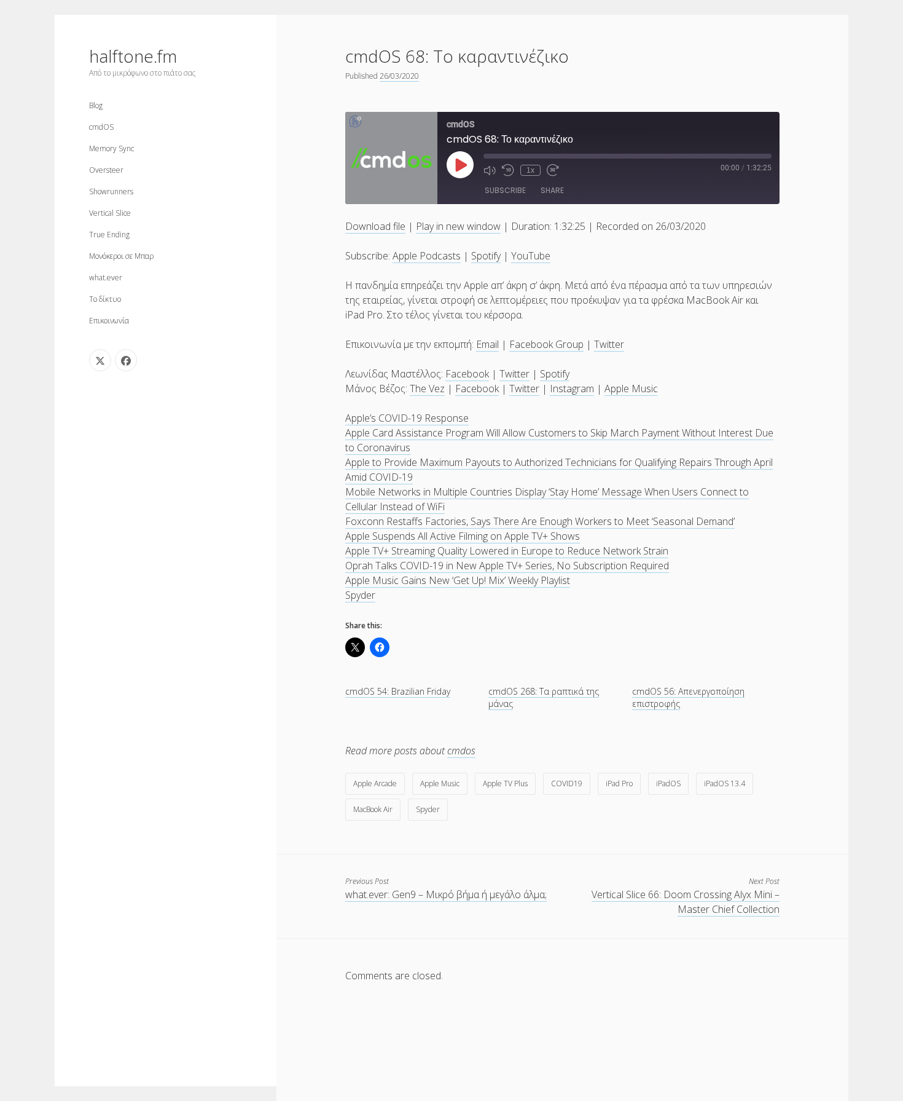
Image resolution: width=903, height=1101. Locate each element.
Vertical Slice (110, 213)
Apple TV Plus (505, 783)
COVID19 (566, 783)
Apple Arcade (375, 783)
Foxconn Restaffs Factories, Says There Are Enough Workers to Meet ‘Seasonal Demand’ (540, 521)
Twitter (609, 344)
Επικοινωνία (109, 320)
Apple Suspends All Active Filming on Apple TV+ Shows (462, 536)
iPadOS (668, 783)
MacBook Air (373, 809)
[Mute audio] (489, 170)
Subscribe (505, 190)
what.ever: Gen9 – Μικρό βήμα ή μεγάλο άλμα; (446, 894)
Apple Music (631, 388)
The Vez (427, 388)
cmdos (461, 750)
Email (487, 344)
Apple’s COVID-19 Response (407, 418)
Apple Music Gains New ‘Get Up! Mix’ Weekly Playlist (457, 580)
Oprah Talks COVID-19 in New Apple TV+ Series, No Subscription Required (507, 565)
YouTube (530, 255)
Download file (375, 226)
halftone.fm (133, 56)
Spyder (360, 595)
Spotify (486, 255)
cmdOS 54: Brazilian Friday (397, 691)
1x (530, 170)
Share (552, 190)
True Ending (109, 234)
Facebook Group (546, 344)
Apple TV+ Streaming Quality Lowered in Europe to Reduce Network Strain (506, 551)
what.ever (105, 277)
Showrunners (111, 191)
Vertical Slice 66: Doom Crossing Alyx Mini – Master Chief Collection (686, 902)
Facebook (467, 374)
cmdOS (101, 127)
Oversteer (106, 170)
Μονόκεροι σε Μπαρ (121, 256)
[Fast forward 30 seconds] (553, 170)
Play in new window (458, 226)
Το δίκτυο (105, 299)
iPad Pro (619, 783)
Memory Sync (111, 148)
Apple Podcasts (427, 255)
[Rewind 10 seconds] (508, 170)
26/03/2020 (399, 76)
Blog (96, 105)
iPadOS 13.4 (724, 783)
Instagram (572, 388)
